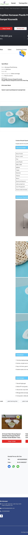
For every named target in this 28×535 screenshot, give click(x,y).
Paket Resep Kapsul (15, 8)
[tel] (22, 466)
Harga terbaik (6, 28)
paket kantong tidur (12, 401)
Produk (7, 8)
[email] (9, 466)
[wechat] (17, 466)
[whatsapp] (13, 466)
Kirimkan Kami (20, 28)
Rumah (2, 8)
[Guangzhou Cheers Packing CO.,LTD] (4, 3)
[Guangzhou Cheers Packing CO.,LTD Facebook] (1, 516)
